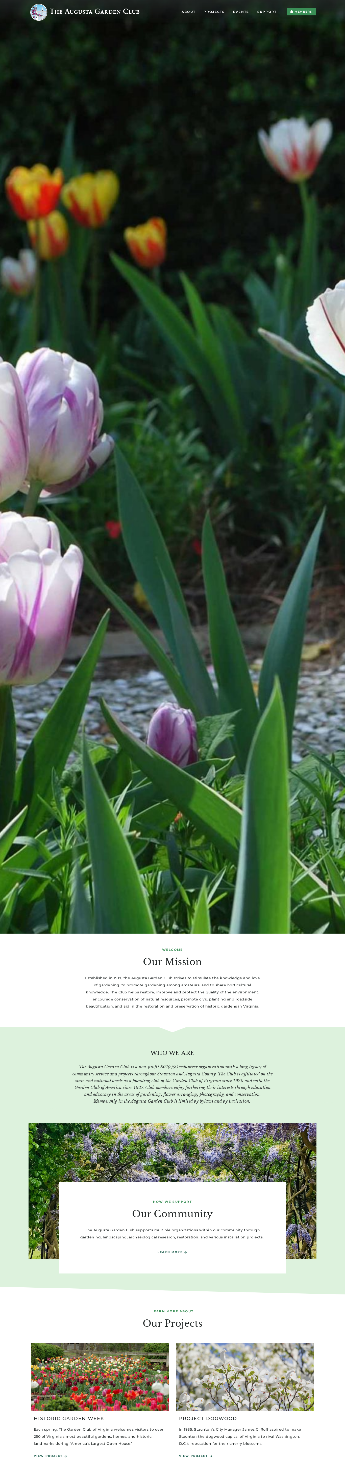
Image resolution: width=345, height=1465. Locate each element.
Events (241, 12)
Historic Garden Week (69, 1418)
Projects (214, 12)
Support (267, 12)
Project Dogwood (208, 1418)
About (189, 12)
